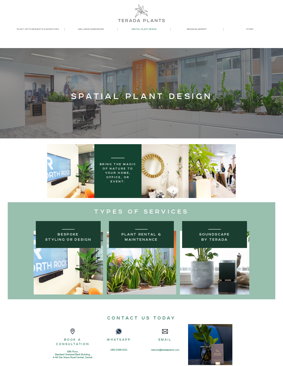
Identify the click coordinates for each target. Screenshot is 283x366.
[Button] (68, 257)
